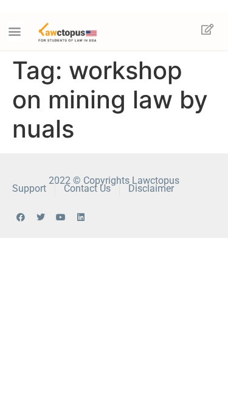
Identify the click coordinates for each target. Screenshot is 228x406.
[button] (15, 31)
